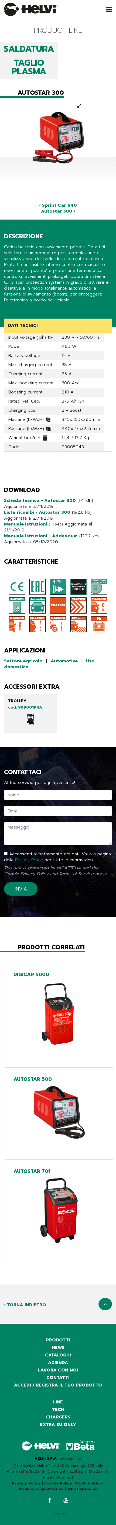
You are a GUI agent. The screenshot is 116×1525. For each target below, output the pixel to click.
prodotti (58, 1340)
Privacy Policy (29, 860)
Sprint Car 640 (59, 205)
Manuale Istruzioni (25, 524)
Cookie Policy (58, 1483)
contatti (58, 1377)
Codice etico (89, 1483)
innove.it (58, 1514)
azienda (58, 1362)
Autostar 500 (57, 211)
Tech (58, 1409)
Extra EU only (58, 1424)
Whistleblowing (82, 1489)
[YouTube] (65, 1501)
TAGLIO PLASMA (29, 67)
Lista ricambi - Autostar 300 (37, 512)
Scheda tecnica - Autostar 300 (40, 500)
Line (58, 1402)
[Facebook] (50, 1501)
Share (10, 310)
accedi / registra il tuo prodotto (58, 1385)
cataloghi (58, 1355)
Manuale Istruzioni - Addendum (41, 536)
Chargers (58, 1417)
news (58, 1347)
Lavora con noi (58, 1370)
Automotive (64, 661)
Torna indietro (26, 1305)
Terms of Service (76, 874)
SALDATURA (29, 49)
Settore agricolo (23, 661)
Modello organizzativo (40, 1489)
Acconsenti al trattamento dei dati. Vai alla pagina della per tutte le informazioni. (57, 857)
